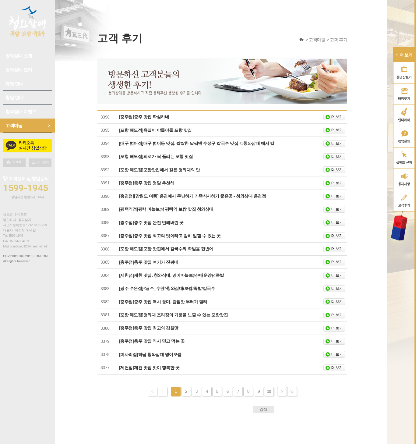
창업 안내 (14, 97)
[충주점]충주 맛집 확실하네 (144, 116)
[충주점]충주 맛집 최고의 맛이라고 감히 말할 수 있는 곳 (170, 235)
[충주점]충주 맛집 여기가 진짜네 (148, 262)
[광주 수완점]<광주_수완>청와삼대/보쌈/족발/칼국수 (167, 288)
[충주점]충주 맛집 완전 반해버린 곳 (151, 222)
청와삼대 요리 (18, 69)
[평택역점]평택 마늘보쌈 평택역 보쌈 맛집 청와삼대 (166, 209)
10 (269, 391)
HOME (302, 40)
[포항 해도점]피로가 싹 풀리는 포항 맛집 (156, 156)
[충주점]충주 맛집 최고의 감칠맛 (148, 327)
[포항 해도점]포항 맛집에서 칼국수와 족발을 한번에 (166, 248)
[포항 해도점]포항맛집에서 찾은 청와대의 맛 (159, 169)
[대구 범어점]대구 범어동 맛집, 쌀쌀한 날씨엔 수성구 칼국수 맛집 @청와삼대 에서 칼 (196, 143)
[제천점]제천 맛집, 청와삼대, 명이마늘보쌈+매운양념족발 (171, 275)
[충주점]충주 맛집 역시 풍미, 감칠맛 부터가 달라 (163, 301)
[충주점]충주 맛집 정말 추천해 (147, 182)
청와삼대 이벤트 (20, 111)
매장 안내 (14, 83)
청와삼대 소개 (18, 55)
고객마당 (14, 125)
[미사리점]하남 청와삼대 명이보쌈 (150, 354)
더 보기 (406, 54)
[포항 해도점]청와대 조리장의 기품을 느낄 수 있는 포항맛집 (173, 314)
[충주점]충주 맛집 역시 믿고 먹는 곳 (152, 341)
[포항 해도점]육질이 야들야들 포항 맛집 (155, 130)
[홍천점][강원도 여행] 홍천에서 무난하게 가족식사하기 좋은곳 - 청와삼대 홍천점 (192, 196)
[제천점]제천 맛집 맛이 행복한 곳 (149, 367)
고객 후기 (338, 39)
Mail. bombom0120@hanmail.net (25, 246)
